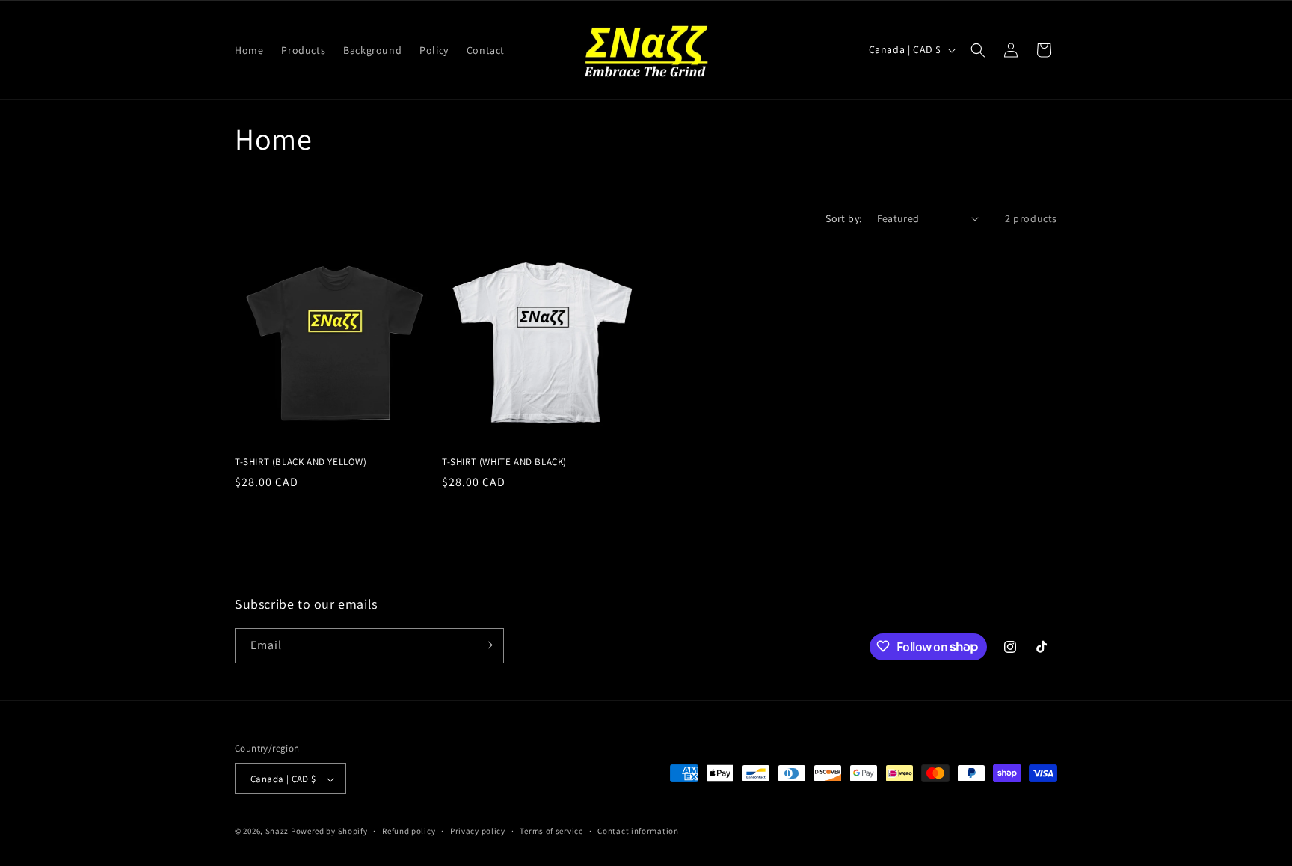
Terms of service (551, 831)
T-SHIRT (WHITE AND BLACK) (504, 462)
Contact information (637, 831)
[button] (978, 50)
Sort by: (843, 218)
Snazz (277, 831)
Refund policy (408, 831)
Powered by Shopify (329, 831)
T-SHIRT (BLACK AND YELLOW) (301, 462)
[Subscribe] (486, 645)
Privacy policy (477, 831)
